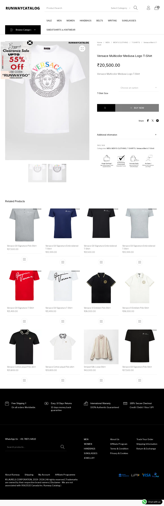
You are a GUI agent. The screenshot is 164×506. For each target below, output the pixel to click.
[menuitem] (49, 20)
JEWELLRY (89, 458)
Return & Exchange (146, 448)
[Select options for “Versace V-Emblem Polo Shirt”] (101, 321)
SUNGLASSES (90, 453)
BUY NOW (139, 108)
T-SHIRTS (136, 42)
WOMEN (88, 444)
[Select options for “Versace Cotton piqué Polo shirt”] (24, 380)
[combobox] (120, 8)
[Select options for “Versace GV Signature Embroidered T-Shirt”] (63, 262)
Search (63, 447)
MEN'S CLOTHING (120, 42)
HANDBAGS (89, 448)
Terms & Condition (119, 448)
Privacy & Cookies (119, 453)
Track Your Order (144, 439)
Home (99, 42)
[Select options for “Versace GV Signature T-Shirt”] (24, 321)
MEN (108, 42)
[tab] (128, 135)
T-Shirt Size (102, 93)
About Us (114, 439)
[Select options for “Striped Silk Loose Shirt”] (101, 380)
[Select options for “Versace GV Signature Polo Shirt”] (24, 259)
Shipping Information (146, 444)
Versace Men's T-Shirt (145, 148)
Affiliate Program (118, 444)
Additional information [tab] (107, 135)
